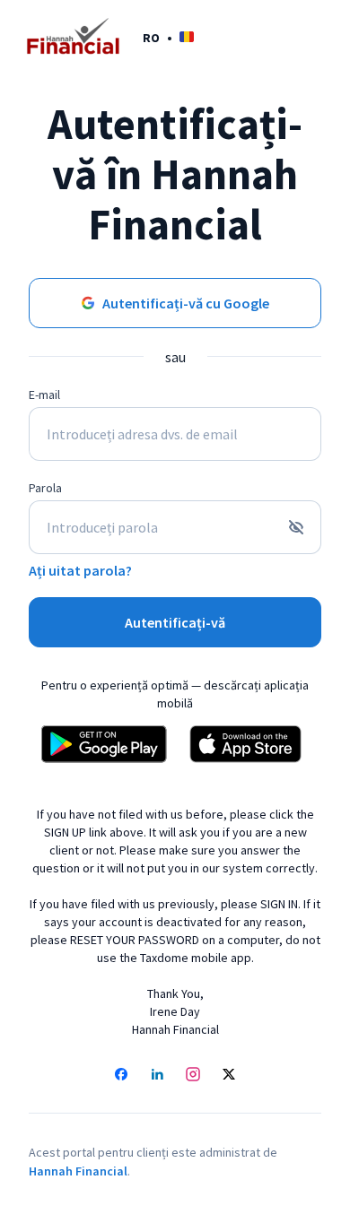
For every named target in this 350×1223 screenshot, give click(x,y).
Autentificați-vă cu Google (185, 303)
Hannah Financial (78, 1171)
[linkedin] (157, 1076)
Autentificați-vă (175, 622)
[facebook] (121, 1076)
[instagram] (193, 1076)
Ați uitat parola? (80, 570)
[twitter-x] (229, 1076)
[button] (168, 37)
